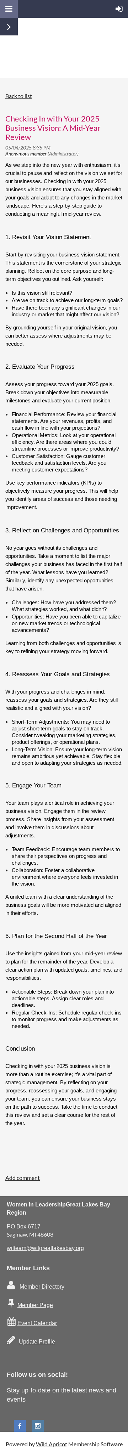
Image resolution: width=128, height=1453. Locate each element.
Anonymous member (26, 154)
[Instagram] (38, 1426)
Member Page (35, 1305)
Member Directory (42, 1287)
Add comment (22, 1177)
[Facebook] (20, 1426)
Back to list (18, 95)
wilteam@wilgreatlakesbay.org (45, 1248)
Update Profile (37, 1342)
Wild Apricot (51, 1444)
